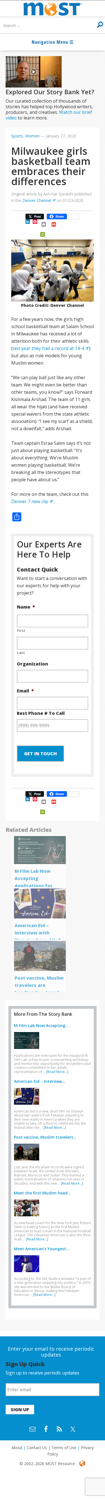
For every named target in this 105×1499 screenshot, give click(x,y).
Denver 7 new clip (29, 501)
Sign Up (20, 1409)
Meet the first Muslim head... (42, 1193)
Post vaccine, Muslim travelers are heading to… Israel (39, 985)
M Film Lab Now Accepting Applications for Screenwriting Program (34, 885)
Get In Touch (40, 753)
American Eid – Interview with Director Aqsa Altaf (37, 932)
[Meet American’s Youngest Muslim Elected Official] (28, 1273)
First (21, 630)
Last (21, 652)
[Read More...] (57, 1071)
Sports (17, 136)
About (16, 1447)
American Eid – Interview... (39, 1081)
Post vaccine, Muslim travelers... (45, 1137)
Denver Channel (36, 200)
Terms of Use (64, 1447)
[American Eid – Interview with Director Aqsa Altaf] (28, 1106)
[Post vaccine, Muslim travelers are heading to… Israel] (28, 1162)
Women (32, 136)
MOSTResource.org (52, 9)
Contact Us (37, 1447)
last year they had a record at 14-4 (48, 348)
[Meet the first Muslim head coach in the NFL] (28, 1217)
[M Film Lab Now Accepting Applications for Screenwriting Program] (28, 1050)
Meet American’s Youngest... (41, 1248)
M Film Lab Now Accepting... (41, 1025)
